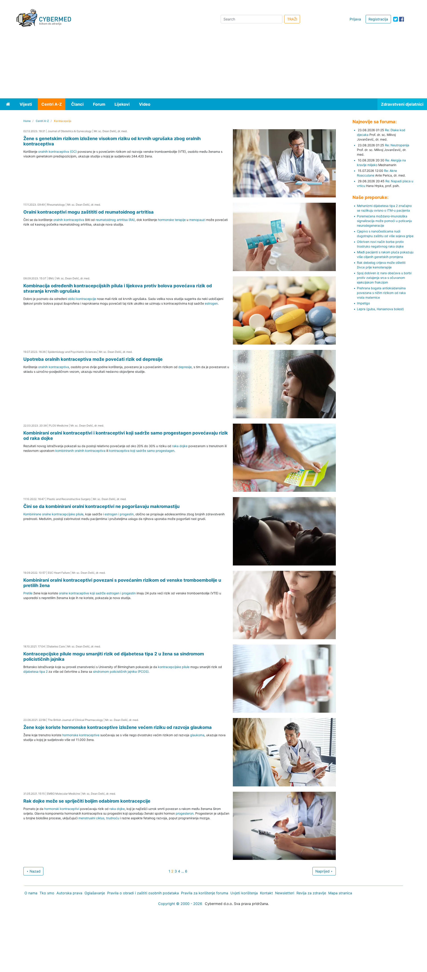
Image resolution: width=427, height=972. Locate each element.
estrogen (211, 303)
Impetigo (363, 303)
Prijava (355, 19)
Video (144, 104)
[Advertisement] (213, 65)
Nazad (34, 871)
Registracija (378, 19)
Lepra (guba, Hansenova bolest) (380, 309)
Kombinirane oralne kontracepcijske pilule (53, 514)
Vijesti (26, 104)
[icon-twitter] (395, 19)
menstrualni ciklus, (92, 818)
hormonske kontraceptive (80, 735)
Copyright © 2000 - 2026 (180, 903)
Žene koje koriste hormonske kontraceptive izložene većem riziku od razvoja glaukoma (117, 727)
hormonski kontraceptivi (61, 809)
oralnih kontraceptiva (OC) (57, 151)
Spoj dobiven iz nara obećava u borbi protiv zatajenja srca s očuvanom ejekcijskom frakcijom (384, 277)
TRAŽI (292, 19)
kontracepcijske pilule (173, 667)
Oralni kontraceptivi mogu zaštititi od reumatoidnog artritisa (88, 212)
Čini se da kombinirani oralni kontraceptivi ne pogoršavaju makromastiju (101, 506)
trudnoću (112, 818)
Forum (99, 104)
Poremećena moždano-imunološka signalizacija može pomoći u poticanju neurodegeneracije (384, 220)
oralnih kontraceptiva (68, 220)
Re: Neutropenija (397, 145)
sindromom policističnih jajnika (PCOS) (121, 671)
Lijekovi (122, 104)
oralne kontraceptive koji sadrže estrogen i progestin (97, 593)
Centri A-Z (51, 104)
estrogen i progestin (119, 514)
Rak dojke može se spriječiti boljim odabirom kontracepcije (86, 801)
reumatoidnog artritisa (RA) (115, 220)
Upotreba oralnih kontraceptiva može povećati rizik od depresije (93, 359)
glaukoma (197, 735)
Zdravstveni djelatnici (402, 104)
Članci (77, 104)
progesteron (184, 813)
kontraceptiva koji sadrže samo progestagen (141, 450)
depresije (185, 367)
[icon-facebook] (401, 19)
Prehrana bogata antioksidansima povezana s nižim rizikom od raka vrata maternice (381, 292)
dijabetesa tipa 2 (35, 671)
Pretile (27, 593)
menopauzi (197, 220)
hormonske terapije (172, 220)
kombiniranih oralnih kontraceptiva (80, 450)
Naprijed (323, 871)
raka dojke (179, 446)
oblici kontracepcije (82, 299)
